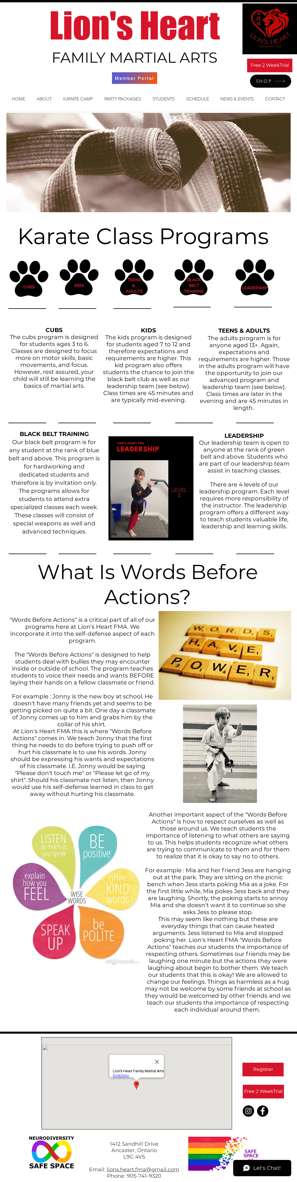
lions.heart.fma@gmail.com (143, 1169)
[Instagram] (248, 1111)
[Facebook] (262, 1111)
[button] (44, 99)
